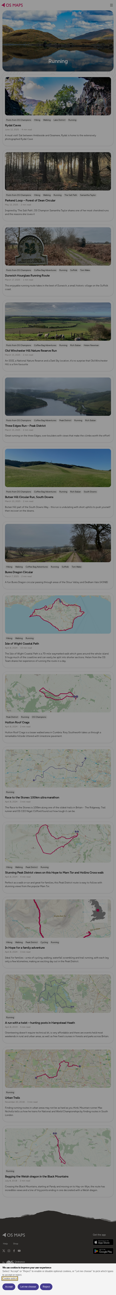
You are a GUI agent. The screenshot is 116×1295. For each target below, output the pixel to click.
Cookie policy (9, 1278)
